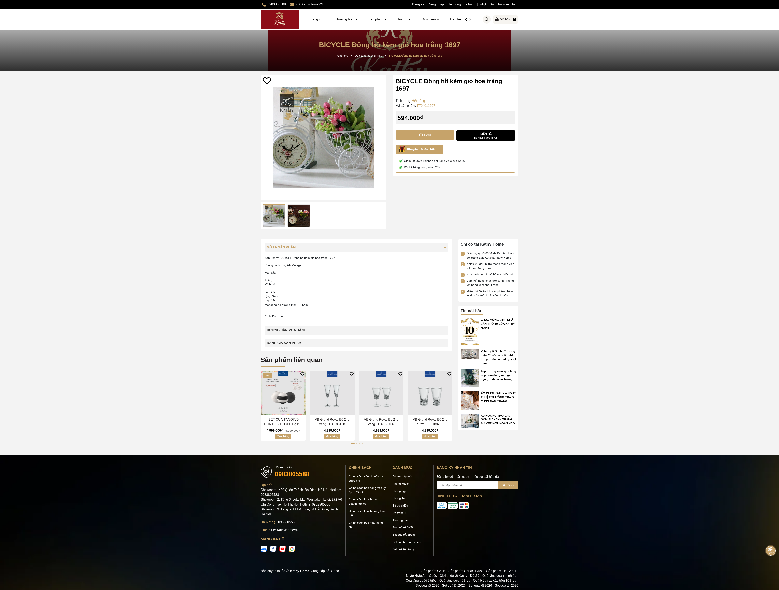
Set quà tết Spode (404, 534)
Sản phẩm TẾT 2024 (501, 571)
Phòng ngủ (400, 491)
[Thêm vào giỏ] (279, 412)
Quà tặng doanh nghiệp (499, 575)
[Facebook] (273, 548)
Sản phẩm (376, 19)
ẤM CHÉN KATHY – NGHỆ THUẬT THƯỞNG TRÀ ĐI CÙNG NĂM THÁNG (498, 397)
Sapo (335, 571)
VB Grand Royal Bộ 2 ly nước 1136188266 (430, 422)
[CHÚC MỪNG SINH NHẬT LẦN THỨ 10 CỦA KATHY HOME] (470, 331)
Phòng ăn (399, 498)
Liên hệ (455, 19)
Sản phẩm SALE (433, 571)
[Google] (292, 548)
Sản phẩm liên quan (292, 359)
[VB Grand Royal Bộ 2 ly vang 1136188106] (381, 393)
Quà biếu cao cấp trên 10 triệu (494, 580)
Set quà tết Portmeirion (407, 542)
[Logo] (280, 19)
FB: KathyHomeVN (285, 530)
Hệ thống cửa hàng (462, 4)
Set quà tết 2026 (427, 585)
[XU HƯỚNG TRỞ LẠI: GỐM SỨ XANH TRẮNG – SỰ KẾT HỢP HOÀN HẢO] (470, 420)
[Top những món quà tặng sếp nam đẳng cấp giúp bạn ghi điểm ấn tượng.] (470, 378)
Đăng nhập (436, 4)
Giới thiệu (429, 19)
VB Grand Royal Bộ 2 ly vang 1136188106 (381, 422)
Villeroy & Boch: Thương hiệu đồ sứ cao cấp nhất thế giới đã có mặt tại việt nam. (498, 357)
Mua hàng (283, 436)
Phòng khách (401, 483)
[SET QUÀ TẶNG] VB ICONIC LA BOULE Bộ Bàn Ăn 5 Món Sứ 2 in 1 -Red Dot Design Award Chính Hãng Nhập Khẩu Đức (283, 422)
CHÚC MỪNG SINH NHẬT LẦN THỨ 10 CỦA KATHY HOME (498, 323)
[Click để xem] (323, 137)
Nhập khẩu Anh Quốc (421, 575)
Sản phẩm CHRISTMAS (465, 571)
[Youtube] (282, 548)
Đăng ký (418, 4)
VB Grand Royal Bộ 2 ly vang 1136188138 (332, 422)
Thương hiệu (345, 19)
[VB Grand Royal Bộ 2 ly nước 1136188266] (430, 393)
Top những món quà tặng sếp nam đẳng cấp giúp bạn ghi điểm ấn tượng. (498, 375)
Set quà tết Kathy (404, 549)
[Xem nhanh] (287, 412)
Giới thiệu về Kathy (453, 575)
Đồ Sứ (475, 575)
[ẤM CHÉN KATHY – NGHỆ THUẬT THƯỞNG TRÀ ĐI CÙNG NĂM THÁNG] (470, 400)
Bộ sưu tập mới (402, 476)
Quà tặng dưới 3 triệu (421, 580)
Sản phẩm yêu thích (504, 4)
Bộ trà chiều (400, 505)
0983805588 (292, 474)
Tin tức (402, 19)
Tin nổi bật (471, 311)
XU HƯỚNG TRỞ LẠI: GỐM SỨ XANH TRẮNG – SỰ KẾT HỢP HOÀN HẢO (498, 419)
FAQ (482, 4)
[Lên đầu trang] (771, 566)
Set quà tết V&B (403, 527)
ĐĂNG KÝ (508, 485)
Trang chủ (317, 19)
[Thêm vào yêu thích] (267, 81)
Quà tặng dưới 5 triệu (454, 580)
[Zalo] (264, 548)
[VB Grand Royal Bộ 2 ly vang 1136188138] (332, 393)
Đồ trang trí (400, 512)
